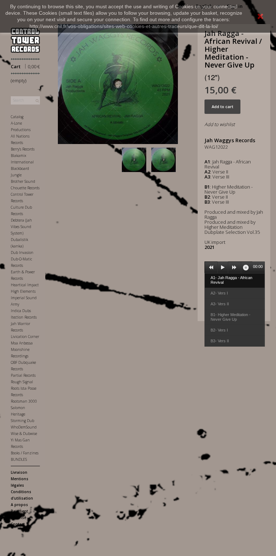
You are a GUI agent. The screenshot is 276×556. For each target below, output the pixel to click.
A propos (19, 504)
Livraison (19, 472)
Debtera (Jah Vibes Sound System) (21, 227)
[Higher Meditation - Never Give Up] (165, 160)
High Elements (23, 291)
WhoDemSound (24, 427)
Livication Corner (25, 336)
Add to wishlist (219, 124)
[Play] (222, 267)
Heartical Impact (25, 284)
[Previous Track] (211, 267)
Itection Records (24, 317)
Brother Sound (23, 181)
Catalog (17, 116)
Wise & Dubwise (24, 433)
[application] (234, 267)
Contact (18, 524)
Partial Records (23, 375)
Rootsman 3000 (24, 401)
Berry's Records (22, 149)
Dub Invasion (22, 252)
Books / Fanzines (24, 452)
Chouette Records (25, 187)
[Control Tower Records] (25, 40)
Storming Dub (22, 420)
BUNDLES (19, 459)
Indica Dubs (21, 310)
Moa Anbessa (22, 343)
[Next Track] (234, 267)
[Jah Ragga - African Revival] (135, 160)
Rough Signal (22, 381)
